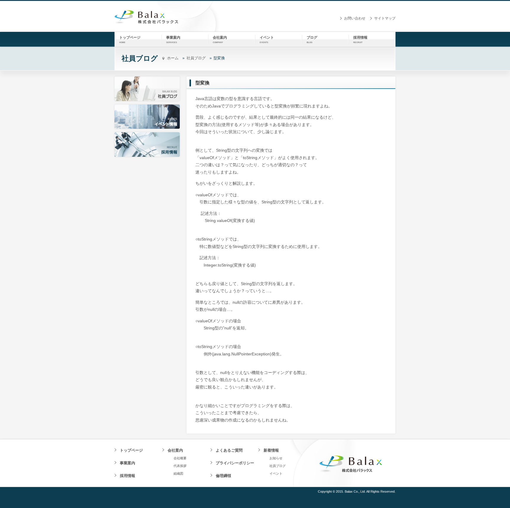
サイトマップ (384, 18)
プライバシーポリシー (235, 463)
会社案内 (175, 450)
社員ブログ (196, 58)
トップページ (131, 450)
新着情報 (271, 450)
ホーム (173, 58)
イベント (275, 473)
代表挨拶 (180, 466)
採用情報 (127, 475)
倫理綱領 (223, 475)
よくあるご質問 (229, 450)
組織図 (178, 473)
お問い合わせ (354, 18)
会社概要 (180, 458)
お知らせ (275, 458)
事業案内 (127, 463)
